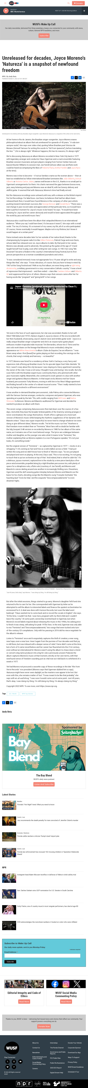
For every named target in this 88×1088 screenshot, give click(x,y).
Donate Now (44, 1026)
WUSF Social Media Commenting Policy (66, 994)
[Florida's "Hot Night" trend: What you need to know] (9, 805)
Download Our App (74, 1052)
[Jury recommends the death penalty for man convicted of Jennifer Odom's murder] (9, 821)
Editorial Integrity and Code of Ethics (24, 994)
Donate (79, 3)
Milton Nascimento (27, 350)
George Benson (49, 204)
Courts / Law (21, 817)
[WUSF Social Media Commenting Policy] (66, 984)
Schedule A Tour (73, 1072)
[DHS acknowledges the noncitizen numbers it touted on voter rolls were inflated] (9, 925)
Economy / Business (23, 833)
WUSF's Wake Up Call (44, 24)
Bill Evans (62, 398)
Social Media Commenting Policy (39, 1063)
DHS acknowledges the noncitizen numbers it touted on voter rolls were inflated (47, 922)
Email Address (11, 952)
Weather (19, 801)
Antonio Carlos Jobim (25, 181)
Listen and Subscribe (44, 784)
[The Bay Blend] (44, 747)
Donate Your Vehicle (75, 1043)
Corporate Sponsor (74, 1048)
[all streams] (85, 10)
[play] (6, 11)
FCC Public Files (55, 1058)
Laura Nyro (75, 168)
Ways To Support (73, 1057)
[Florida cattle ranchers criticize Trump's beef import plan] (9, 836)
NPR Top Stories (27, 694)
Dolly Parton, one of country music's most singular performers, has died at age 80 (47, 906)
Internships (54, 1043)
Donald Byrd (65, 204)
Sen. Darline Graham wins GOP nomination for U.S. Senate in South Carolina (45, 890)
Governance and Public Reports (58, 1053)
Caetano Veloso (64, 271)
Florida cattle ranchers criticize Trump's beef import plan (38, 836)
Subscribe (44, 35)
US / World (12, 694)
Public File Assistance (57, 1063)
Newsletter (36, 1052)
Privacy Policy (72, 1062)
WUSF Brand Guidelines (76, 1067)
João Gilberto (69, 178)
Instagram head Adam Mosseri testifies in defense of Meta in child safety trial (46, 875)
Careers (35, 1068)
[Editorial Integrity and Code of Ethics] (24, 984)
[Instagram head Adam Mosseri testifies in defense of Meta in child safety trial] (9, 878)
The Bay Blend (44, 775)
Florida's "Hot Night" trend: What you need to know (35, 805)
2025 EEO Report (56, 1068)
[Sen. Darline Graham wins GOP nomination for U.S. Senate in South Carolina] (9, 894)
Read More (24, 1001)
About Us (35, 1043)
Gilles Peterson (47, 240)
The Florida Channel (57, 1048)
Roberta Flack (48, 168)
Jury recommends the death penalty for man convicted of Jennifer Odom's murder (47, 820)
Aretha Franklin (61, 168)
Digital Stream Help (56, 1073)
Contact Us (36, 1048)
